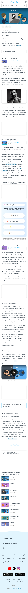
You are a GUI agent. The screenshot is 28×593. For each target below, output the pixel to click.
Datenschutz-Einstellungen (9, 581)
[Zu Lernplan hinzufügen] (2, 26)
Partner (23, 558)
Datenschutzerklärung (22, 239)
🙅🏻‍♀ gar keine (14, 215)
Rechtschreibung (5, 31)
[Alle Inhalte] (2, 2)
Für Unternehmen (9, 558)
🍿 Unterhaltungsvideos (14, 221)
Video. (19, 45)
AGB (14, 579)
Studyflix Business (9, 561)
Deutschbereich (12, 439)
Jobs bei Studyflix (21, 555)
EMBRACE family (17, 588)
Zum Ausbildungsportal (11, 543)
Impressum (8, 579)
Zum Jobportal (9, 548)
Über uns (7, 555)
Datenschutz (19, 579)
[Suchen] (25, 5)
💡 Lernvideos (14, 227)
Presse (23, 561)
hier (15, 361)
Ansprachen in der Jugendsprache (10, 32)
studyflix (15, 2)
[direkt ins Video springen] (14, 96)
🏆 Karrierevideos (14, 233)
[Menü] (26, 2)
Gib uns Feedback (20, 581)
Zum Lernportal (9, 538)
